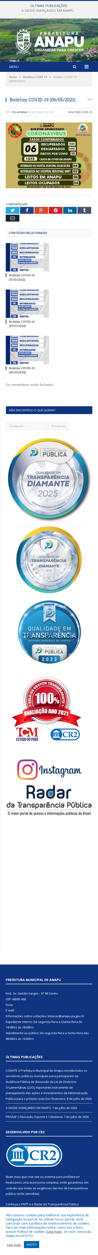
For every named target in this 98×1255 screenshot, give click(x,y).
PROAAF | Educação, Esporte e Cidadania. (34, 1117)
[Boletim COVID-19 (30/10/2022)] (27, 304)
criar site (33, 1177)
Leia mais (54, 1231)
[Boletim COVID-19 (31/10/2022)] (27, 257)
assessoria (37, 1182)
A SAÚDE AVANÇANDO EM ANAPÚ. (48, 10)
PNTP (24, 1204)
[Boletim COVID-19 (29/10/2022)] (27, 350)
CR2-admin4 (19, 112)
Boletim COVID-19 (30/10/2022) (22, 324)
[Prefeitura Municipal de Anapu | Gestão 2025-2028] (49, 40)
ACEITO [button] (31, 1244)
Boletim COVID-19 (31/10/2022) (22, 277)
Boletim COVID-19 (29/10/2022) (22, 370)
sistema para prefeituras (61, 1177)
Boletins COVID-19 (80, 112)
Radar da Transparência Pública (56, 1204)
